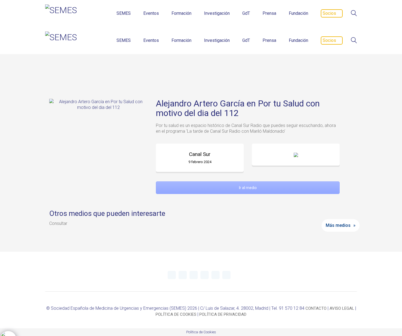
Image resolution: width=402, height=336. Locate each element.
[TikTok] (226, 275)
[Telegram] (183, 275)
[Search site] (354, 14)
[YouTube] (194, 275)
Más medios (338, 225)
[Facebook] (215, 275)
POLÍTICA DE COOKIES (176, 314)
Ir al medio (248, 188)
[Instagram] (204, 275)
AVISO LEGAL (342, 308)
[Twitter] (172, 275)
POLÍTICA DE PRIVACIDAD (222, 314)
